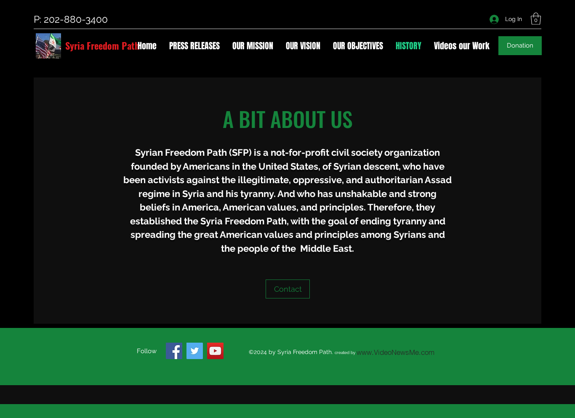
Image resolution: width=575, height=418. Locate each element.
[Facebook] (174, 351)
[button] (536, 19)
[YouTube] (215, 351)
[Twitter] (194, 351)
